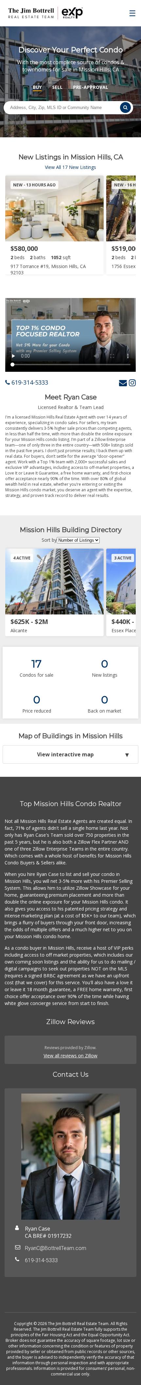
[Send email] (123, 382)
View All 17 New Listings (70, 167)
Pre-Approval (90, 87)
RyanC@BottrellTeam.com (55, 1248)
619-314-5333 (29, 382)
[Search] (125, 107)
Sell (57, 87)
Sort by (49, 540)
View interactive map (65, 754)
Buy (37, 87)
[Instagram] (132, 382)
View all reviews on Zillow (70, 1055)
